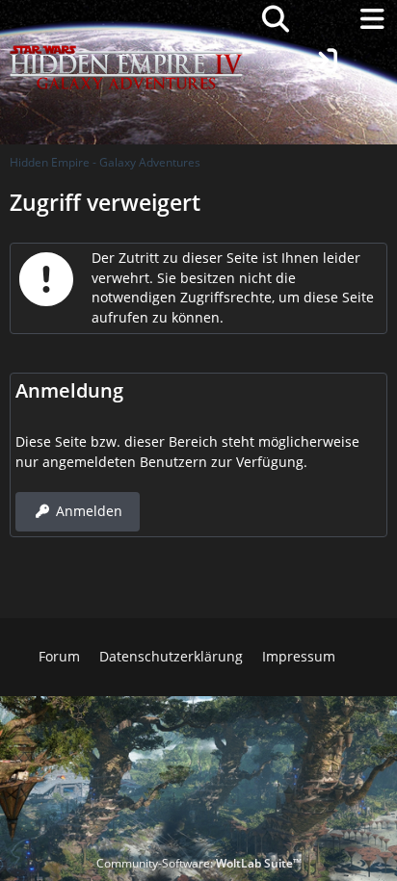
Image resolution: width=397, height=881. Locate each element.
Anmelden (89, 511)
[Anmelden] (323, 60)
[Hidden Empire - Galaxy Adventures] (126, 19)
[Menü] (372, 19)
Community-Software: (199, 863)
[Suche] (275, 19)
